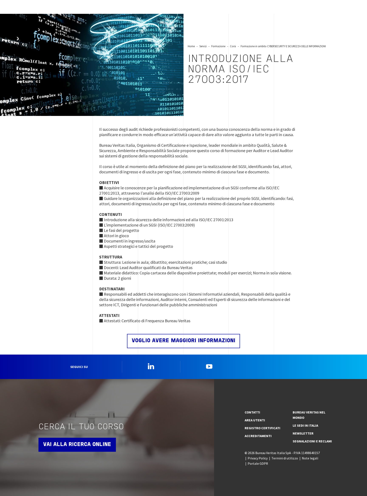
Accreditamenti (258, 436)
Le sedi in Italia (305, 425)
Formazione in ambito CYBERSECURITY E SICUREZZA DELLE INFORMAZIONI (283, 46)
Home (191, 46)
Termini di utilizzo (284, 458)
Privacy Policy (258, 458)
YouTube (209, 366)
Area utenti (255, 420)
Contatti (252, 412)
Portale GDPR (258, 463)
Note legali (310, 458)
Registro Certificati (262, 428)
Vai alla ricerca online (77, 444)
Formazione (218, 46)
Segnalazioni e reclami (312, 441)
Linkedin (151, 366)
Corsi (233, 46)
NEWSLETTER (303, 433)
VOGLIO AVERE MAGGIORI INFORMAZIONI (183, 340)
